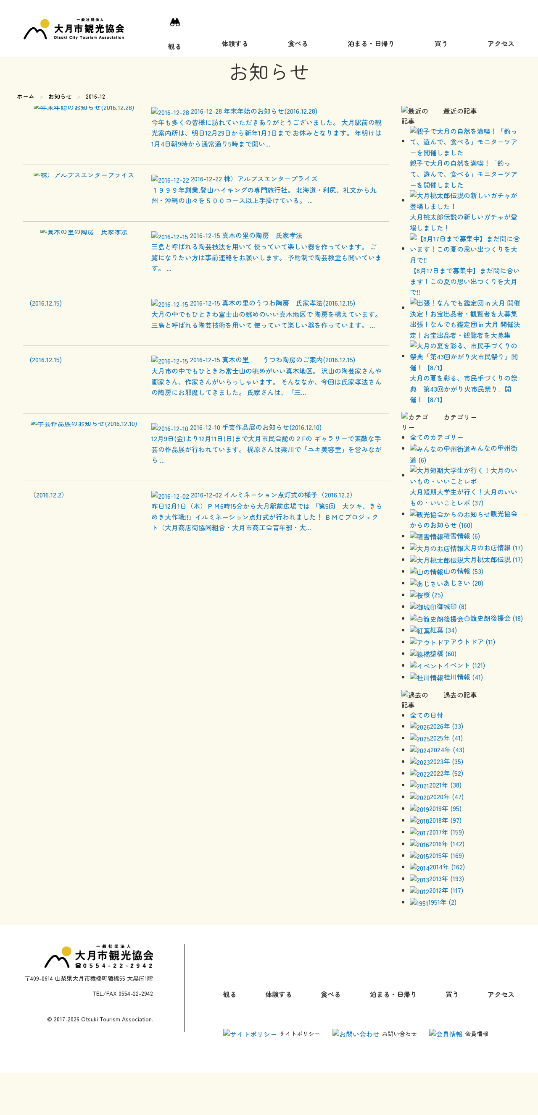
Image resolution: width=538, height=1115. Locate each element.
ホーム (25, 96)
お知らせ (60, 96)
